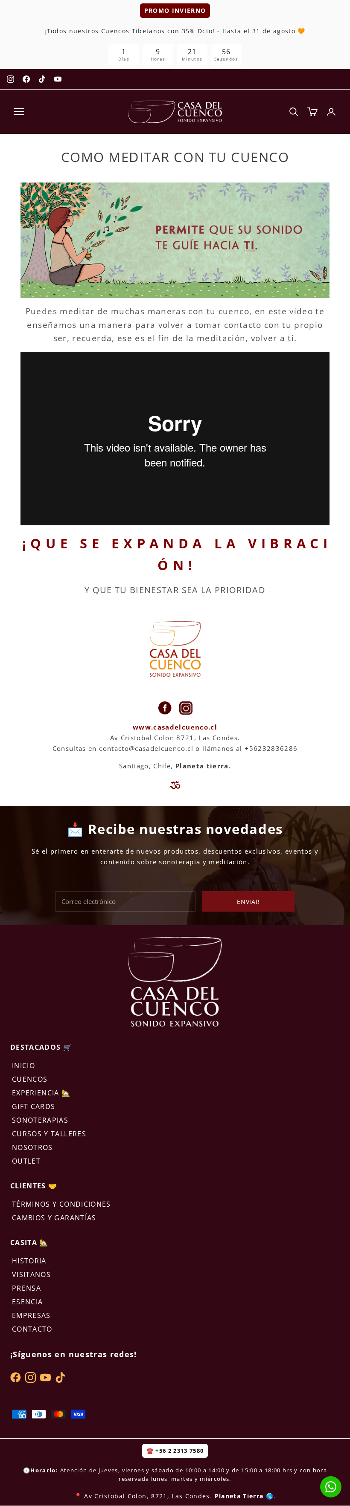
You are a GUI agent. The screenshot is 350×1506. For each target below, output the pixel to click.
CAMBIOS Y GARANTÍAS (54, 1217)
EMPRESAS (31, 1315)
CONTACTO (32, 1329)
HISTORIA (29, 1261)
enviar (248, 902)
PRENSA (26, 1288)
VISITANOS (31, 1274)
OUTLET (26, 1161)
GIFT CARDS (33, 1106)
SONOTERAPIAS (40, 1120)
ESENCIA (27, 1301)
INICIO (23, 1065)
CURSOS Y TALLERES (49, 1133)
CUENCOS (29, 1079)
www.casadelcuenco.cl (175, 727)
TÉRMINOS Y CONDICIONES (61, 1204)
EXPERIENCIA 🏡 (41, 1093)
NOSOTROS (32, 1147)
